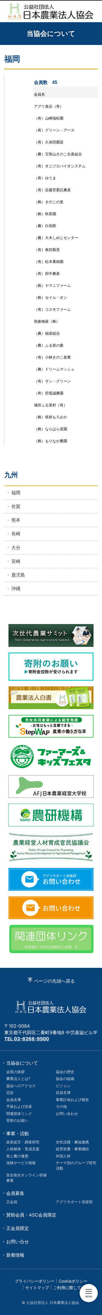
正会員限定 (17, 1228)
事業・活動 (17, 1133)
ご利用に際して (67, 1287)
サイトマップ (37, 1287)
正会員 (11, 1201)
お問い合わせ (67, 1113)
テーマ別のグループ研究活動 (76, 1165)
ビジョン (63, 1085)
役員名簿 (63, 1092)
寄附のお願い (17, 1120)
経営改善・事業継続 (72, 1149)
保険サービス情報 (21, 1162)
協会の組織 (65, 1078)
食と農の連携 (17, 1156)
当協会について (22, 1063)
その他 (61, 1106)
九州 (11, 475)
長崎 (15, 533)
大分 (15, 547)
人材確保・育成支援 (22, 1149)
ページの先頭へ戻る (54, 981)
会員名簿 (13, 1099)
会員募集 (15, 1193)
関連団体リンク (19, 1113)
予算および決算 (19, 1106)
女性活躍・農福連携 (72, 1142)
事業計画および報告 (72, 1099)
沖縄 (15, 588)
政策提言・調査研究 (22, 1142)
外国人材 (63, 1156)
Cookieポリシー (73, 1281)
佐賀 (15, 506)
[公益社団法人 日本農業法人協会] (51, 11)
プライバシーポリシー (34, 1281)
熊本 (15, 520)
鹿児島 (18, 575)
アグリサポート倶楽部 (74, 1201)
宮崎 (15, 561)
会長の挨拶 (15, 1071)
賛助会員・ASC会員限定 (31, 1215)
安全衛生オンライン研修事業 (26, 1177)
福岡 (15, 492)
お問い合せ (17, 1241)
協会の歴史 (65, 1071)
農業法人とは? (18, 1078)
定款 (10, 1092)
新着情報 (15, 1255)
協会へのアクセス (21, 1085)
